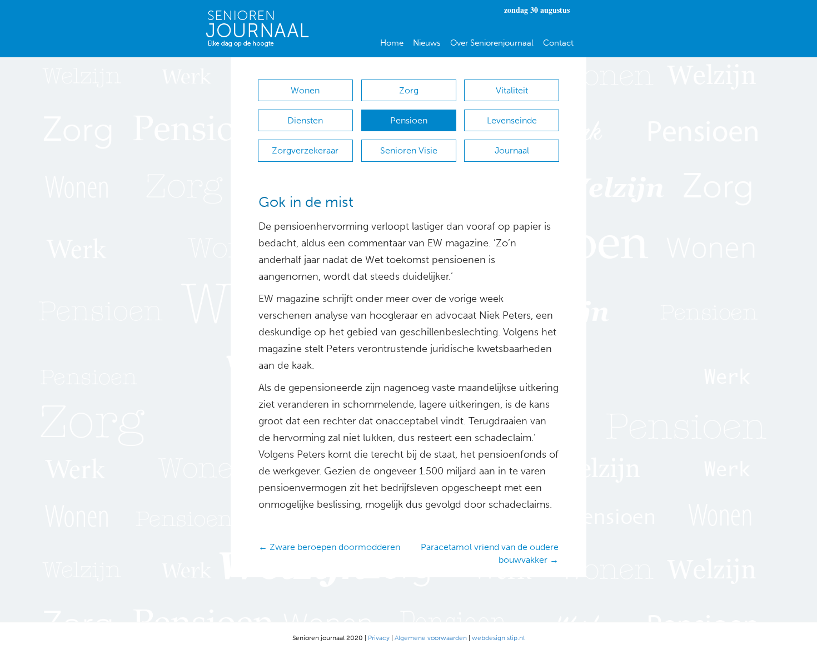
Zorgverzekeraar (305, 150)
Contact (558, 43)
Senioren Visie (408, 150)
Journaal (512, 150)
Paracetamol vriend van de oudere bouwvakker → (490, 553)
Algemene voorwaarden (431, 638)
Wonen (305, 90)
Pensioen (408, 120)
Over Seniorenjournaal (492, 43)
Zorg (409, 90)
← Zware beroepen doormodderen (329, 547)
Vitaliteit (512, 90)
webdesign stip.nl (498, 638)
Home (391, 43)
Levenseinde (512, 120)
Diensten (305, 120)
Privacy (379, 638)
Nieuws (427, 43)
